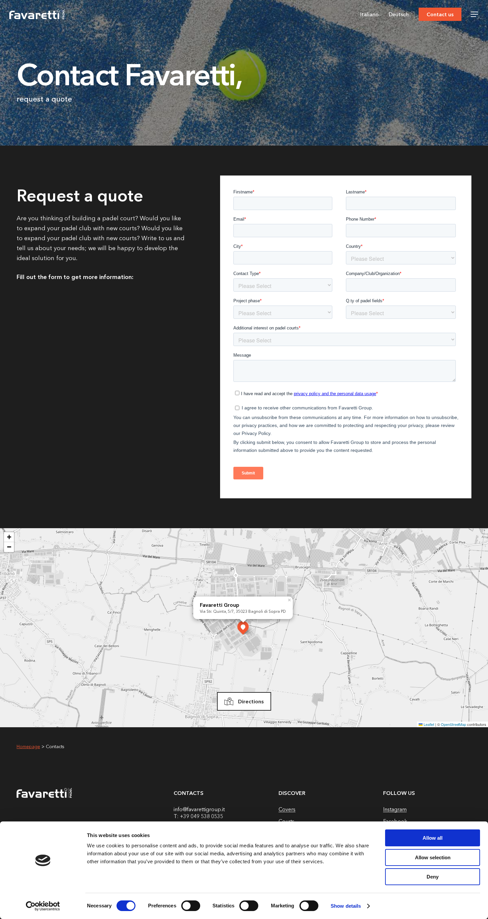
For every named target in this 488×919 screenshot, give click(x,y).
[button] (475, 14)
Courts (286, 821)
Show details (346, 906)
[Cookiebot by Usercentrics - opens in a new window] (43, 906)
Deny (433, 877)
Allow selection (432, 857)
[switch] (190, 905)
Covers (287, 809)
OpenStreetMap (453, 724)
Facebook (395, 821)
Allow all (433, 838)
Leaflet (428, 724)
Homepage (28, 746)
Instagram (395, 809)
